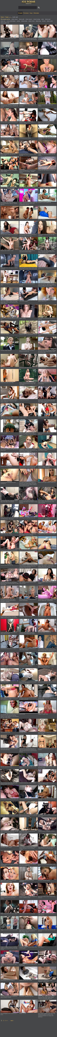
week (17, 17)
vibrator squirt (47, 19)
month (13, 17)
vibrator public (21, 19)
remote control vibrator (11, 21)
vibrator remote (31, 21)
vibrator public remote (5, 22)
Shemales (36, 13)
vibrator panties (24, 21)
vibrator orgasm (14, 19)
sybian (42, 19)
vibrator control (50, 21)
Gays (31, 13)
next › (12, 1020)
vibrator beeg (38, 21)
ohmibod (44, 21)
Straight (20, 13)
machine (18, 21)
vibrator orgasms (28, 19)
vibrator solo (3, 21)
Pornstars (26, 13)
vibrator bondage (36, 19)
